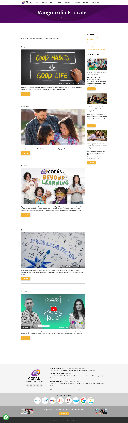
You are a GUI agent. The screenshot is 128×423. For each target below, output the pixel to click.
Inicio (36, 2)
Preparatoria (77, 2)
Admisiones (86, 2)
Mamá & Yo (44, 2)
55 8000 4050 (55, 370)
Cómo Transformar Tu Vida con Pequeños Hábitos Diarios (44, 43)
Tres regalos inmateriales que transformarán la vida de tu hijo (97, 146)
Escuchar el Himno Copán (74, 389)
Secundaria (67, 2)
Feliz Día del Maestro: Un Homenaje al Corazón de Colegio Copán (95, 109)
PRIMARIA (68, 374)
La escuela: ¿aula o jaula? (31, 288)
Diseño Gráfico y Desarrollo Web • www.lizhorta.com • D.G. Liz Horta (65, 420)
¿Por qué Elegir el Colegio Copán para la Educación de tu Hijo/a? (47, 162)
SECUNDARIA (65, 381)
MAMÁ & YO (65, 368)
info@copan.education (57, 389)
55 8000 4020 (55, 383)
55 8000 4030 (55, 376)
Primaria (59, 2)
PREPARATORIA (74, 381)
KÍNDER (88, 368)
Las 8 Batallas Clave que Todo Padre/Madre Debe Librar (43, 103)
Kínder (52, 2)
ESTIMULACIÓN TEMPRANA (77, 368)
